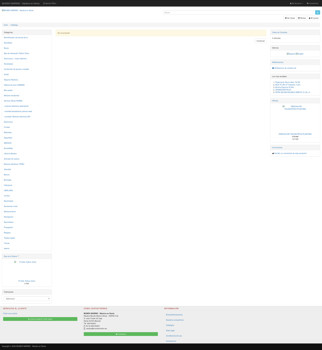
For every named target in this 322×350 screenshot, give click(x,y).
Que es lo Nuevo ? (11, 256)
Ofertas (275, 100)
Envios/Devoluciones (174, 314)
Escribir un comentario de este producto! (290, 153)
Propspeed (8, 227)
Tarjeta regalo (9, 238)
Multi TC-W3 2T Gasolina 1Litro (287, 84)
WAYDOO (8, 143)
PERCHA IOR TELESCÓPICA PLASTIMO (295, 134)
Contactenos (171, 341)
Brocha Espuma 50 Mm (284, 87)
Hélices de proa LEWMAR (14, 85)
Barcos (6, 174)
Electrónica (8, 122)
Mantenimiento (10, 211)
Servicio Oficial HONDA (13, 100)
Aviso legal (170, 330)
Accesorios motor (11, 206)
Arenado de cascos (11, 158)
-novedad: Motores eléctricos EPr (17, 116)
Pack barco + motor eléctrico (15, 58)
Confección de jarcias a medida (16, 69)
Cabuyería (8, 185)
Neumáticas (8, 222)
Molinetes (8, 132)
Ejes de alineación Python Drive (16, 53)
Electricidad (8, 201)
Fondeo (7, 127)
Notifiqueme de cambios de (285, 68)
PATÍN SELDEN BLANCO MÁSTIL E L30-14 (292, 92)
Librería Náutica (10, 153)
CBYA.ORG (8, 190)
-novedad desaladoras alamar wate (18, 111)
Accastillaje (8, 148)
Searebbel (8, 42)
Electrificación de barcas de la (16, 37)
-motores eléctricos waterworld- (16, 106)
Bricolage (7, 180)
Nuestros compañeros (175, 320)
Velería (6, 248)
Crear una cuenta (10, 313)
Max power (8, 90)
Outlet (6, 74)
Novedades (8, 64)
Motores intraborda (11, 95)
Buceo (6, 48)
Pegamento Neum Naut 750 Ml (287, 82)
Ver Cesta (291, 18)
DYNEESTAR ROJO (283, 89)
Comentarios (277, 147)
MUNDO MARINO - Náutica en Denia (20, 3)
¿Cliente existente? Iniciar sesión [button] (40, 319)
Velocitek (7, 169)
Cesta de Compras (279, 32)
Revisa (303, 18)
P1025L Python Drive (26, 281)
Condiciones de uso (174, 335)
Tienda (6, 243)
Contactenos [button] (121, 334)
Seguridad (8, 137)
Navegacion (8, 217)
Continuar (260, 41)
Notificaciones (277, 62)
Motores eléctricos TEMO (14, 164)
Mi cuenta (314, 18)
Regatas (7, 232)
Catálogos (170, 325)
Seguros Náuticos (11, 79)
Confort (7, 195)
